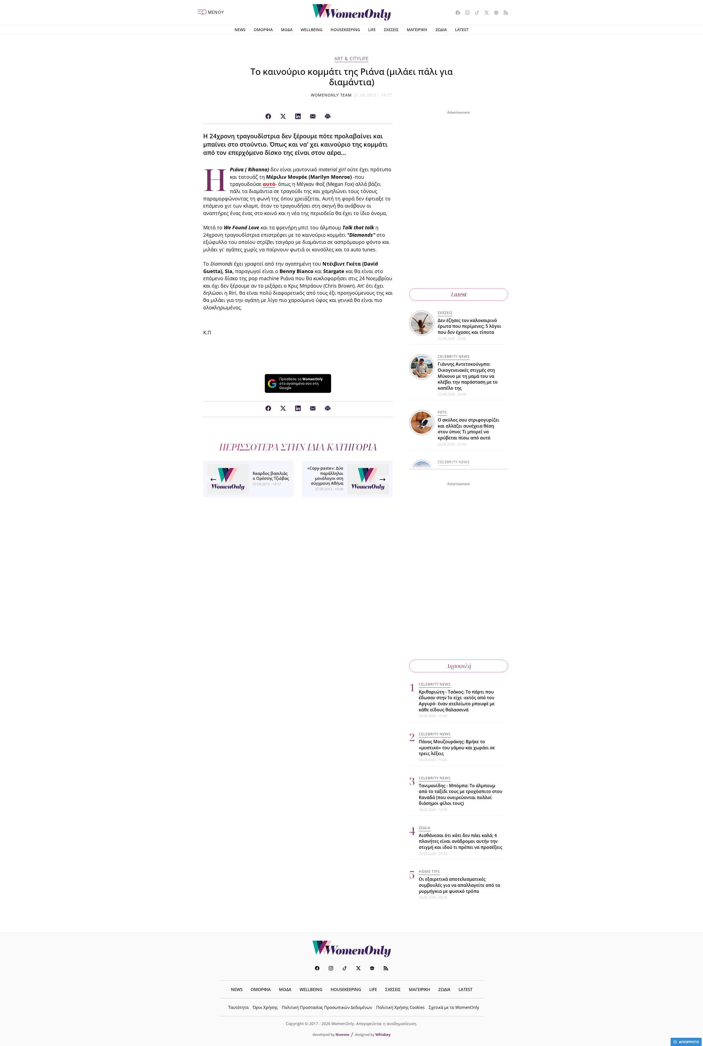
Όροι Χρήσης (265, 1007)
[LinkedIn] (298, 117)
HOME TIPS (429, 871)
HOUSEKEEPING (345, 29)
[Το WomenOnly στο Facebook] (455, 13)
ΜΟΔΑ (286, 29)
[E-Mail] (313, 117)
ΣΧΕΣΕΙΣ (391, 29)
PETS (442, 412)
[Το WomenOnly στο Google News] (494, 13)
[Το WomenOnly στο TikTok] (475, 13)
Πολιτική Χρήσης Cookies (400, 1007)
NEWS (240, 29)
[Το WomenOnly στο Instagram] (465, 13)
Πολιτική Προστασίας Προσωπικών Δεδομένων (327, 1007)
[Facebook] (268, 117)
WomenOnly (351, 949)
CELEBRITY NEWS (454, 356)
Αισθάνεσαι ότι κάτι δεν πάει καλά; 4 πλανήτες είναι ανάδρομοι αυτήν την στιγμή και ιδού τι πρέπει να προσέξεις (460, 841)
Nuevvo (342, 1034)
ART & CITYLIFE (351, 59)
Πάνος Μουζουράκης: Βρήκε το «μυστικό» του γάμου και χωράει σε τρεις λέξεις (457, 747)
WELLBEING (311, 29)
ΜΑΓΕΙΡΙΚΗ (417, 29)
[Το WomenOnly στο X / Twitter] (484, 13)
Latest (459, 294)
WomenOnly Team (331, 95)
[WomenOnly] (352, 12)
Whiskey (382, 1034)
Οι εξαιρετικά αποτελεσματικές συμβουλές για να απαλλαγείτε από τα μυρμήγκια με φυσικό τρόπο (459, 885)
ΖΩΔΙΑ (441, 29)
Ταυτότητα (238, 1007)
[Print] (327, 117)
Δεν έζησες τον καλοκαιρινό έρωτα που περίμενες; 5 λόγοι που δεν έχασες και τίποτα (469, 326)
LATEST (461, 29)
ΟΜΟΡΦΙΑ (263, 29)
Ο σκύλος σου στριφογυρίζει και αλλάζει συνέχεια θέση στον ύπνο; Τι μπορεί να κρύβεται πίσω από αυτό (468, 429)
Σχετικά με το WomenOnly (454, 1007)
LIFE (372, 29)
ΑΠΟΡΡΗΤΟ (689, 1041)
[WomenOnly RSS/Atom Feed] (504, 13)
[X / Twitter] (283, 117)
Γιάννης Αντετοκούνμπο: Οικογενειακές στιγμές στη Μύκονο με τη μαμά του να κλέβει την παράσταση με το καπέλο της (468, 376)
